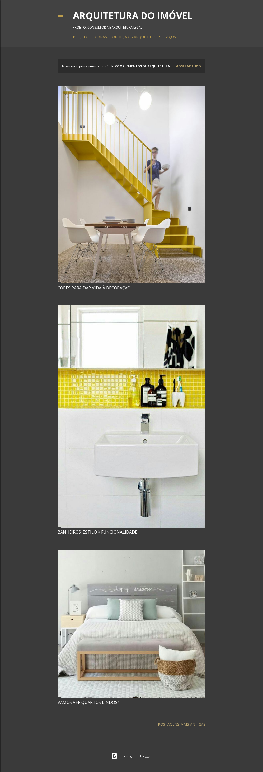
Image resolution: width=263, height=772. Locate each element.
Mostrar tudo (188, 66)
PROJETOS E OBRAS (90, 36)
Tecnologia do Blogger (135, 756)
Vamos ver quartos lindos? (88, 702)
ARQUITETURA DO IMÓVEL (132, 15)
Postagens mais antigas (181, 724)
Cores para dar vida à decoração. (94, 288)
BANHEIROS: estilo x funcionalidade (97, 532)
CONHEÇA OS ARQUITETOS (133, 36)
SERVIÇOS (167, 36)
